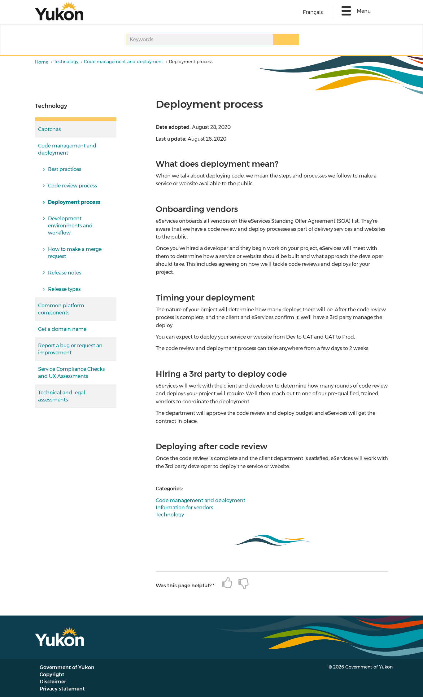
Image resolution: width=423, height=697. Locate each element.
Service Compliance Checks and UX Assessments (71, 372)
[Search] (286, 39)
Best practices (64, 169)
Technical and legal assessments (61, 396)
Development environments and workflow (70, 226)
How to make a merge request (75, 252)
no (240, 583)
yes (224, 583)
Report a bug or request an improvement (70, 349)
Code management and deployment (123, 61)
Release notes (64, 273)
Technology (66, 61)
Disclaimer (53, 682)
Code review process (72, 186)
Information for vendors (184, 508)
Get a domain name (62, 329)
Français (313, 12)
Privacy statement (62, 689)
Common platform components (61, 309)
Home (41, 62)
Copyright (52, 674)
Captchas (49, 129)
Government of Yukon (67, 667)
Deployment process (74, 202)
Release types (64, 289)
